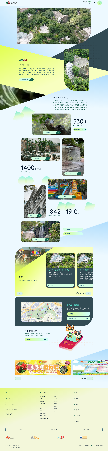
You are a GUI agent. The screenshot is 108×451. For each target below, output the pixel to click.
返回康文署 (86, 430)
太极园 (41, 406)
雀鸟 (77, 392)
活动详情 (50, 285)
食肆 (55, 411)
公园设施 (44, 392)
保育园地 (56, 406)
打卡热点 (67, 234)
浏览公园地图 (72, 318)
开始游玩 (29, 339)
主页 (8, 392)
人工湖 (36, 239)
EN (84, 1)
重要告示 (81, 445)
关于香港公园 (25, 79)
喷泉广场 (68, 173)
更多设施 (67, 229)
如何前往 (71, 314)
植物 (77, 398)
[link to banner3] (43, 367)
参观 (8, 398)
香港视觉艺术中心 (44, 416)
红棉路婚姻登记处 (44, 418)
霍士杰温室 (36, 158)
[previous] (20, 293)
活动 (77, 404)
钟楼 (41, 408)
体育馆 (55, 408)
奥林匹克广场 (43, 401)
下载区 (77, 421)
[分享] (94, 2)
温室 (55, 396)
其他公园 (53, 430)
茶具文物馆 (42, 413)
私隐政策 (87, 445)
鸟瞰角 (55, 403)
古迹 (31, 215)
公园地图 (9, 414)
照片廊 (77, 410)
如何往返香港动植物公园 (11, 409)
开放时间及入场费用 (10, 404)
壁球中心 (42, 411)
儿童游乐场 (63, 197)
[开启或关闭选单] (99, 3)
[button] (77, 293)
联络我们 (21, 430)
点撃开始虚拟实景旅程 (78, 129)
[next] (88, 293)
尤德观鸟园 (47, 132)
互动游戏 (78, 416)
